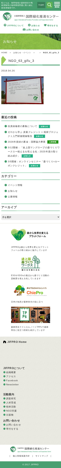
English (41, 5)
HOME (4, 53)
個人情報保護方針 (21, 456)
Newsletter (12, 384)
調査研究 (11, 398)
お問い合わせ (32, 30)
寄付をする (52, 25)
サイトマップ (41, 456)
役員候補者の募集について (22, 126)
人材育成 (11, 402)
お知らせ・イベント (22, 53)
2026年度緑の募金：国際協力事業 (27, 141)
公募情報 (13, 196)
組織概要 (11, 372)
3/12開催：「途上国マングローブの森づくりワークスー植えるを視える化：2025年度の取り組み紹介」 (34, 151)
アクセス (11, 376)
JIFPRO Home (17, 342)
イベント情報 (15, 185)
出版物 (10, 414)
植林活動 (11, 406)
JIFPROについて (15, 25)
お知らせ (35, 25)
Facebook (12, 380)
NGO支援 (11, 410)
